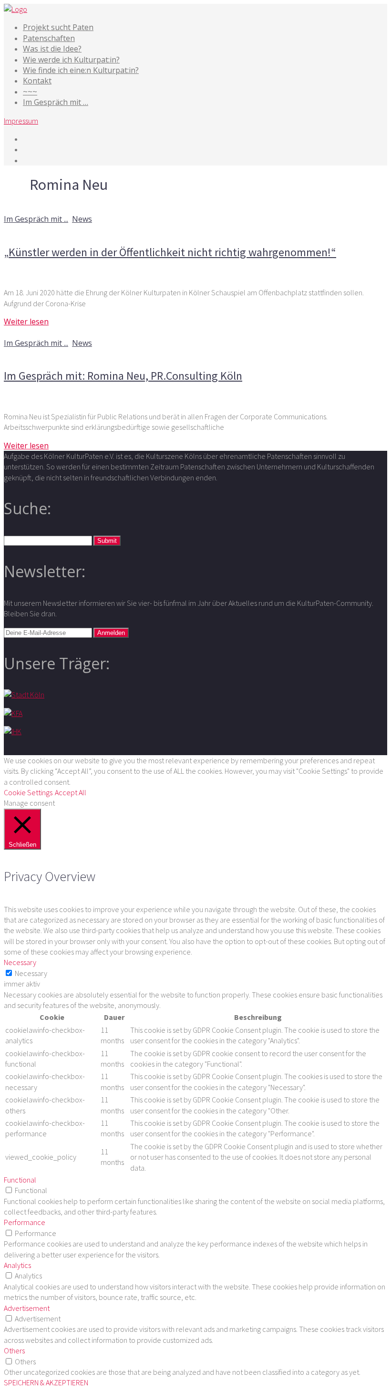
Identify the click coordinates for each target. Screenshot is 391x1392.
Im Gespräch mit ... (36, 219)
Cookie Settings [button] (28, 792)
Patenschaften (49, 38)
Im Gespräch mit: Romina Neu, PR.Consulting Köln (123, 375)
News (82, 219)
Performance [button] (24, 1222)
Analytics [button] (17, 1265)
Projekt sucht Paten (58, 27)
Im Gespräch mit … (55, 102)
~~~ (30, 91)
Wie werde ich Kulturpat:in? (71, 59)
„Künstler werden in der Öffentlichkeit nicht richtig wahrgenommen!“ (170, 252)
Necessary (31, 973)
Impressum (21, 120)
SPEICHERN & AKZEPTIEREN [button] (46, 1382)
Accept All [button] (70, 792)
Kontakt (37, 80)
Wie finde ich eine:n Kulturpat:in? (81, 70)
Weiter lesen (26, 321)
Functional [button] (20, 1179)
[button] (107, 541)
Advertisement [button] (27, 1308)
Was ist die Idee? (52, 48)
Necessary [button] (20, 962)
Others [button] (14, 1350)
